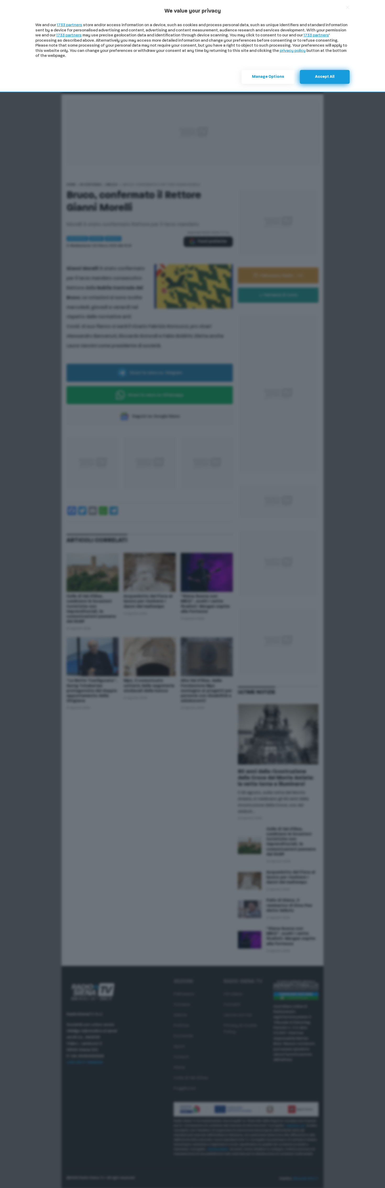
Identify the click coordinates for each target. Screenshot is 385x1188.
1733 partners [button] (69, 25)
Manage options (268, 77)
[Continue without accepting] (347, 7)
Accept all (324, 77)
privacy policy (293, 51)
